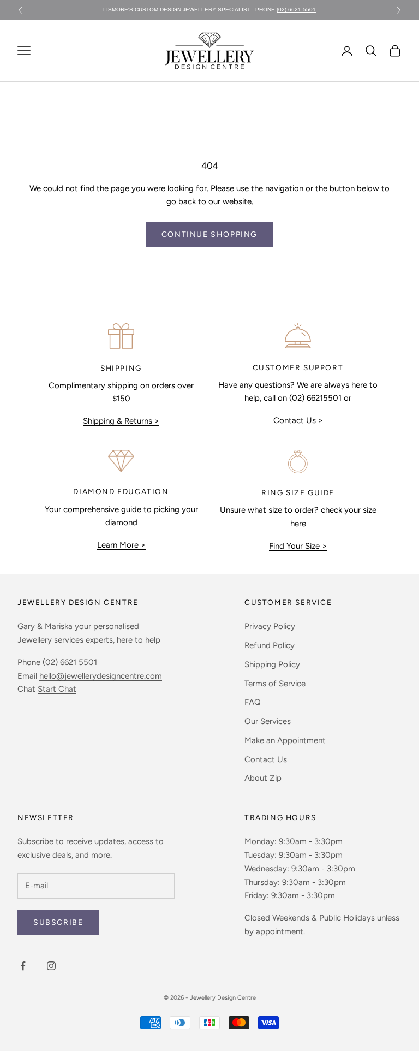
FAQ (252, 702)
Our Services (267, 721)
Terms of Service (275, 683)
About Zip (263, 778)
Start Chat (57, 689)
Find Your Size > (298, 546)
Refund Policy (269, 645)
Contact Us (265, 759)
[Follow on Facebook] (22, 965)
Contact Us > (298, 420)
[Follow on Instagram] (51, 965)
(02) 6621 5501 (296, 10)
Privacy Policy (269, 626)
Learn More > (121, 545)
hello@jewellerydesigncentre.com (100, 676)
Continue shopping (209, 234)
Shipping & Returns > (121, 421)
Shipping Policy (272, 664)
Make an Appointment (285, 740)
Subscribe (58, 922)
